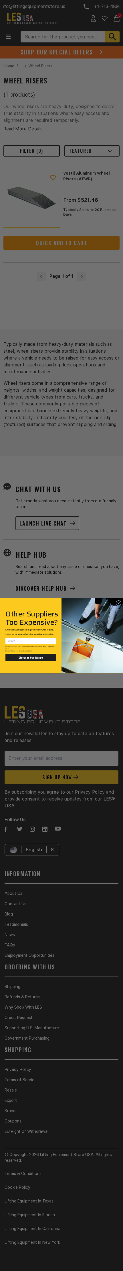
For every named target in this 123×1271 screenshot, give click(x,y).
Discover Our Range (31, 657)
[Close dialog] (118, 603)
